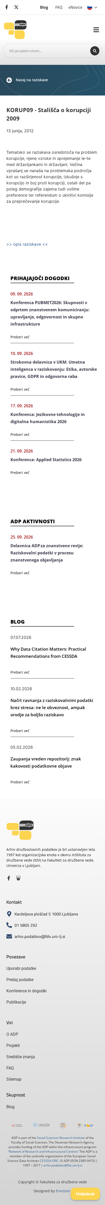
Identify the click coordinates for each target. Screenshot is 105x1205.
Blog (44, 7)
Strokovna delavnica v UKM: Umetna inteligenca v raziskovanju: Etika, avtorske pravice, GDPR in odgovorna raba (53, 369)
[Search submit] (94, 50)
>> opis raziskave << (27, 244)
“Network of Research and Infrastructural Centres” (43, 1151)
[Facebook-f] (8, 878)
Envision (63, 1190)
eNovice (75, 7)
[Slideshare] (18, 878)
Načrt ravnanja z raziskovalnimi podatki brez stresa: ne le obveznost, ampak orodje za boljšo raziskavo (51, 707)
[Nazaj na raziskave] (9, 80)
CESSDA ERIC (49, 1161)
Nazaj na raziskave (32, 79)
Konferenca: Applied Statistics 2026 (46, 459)
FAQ (58, 7)
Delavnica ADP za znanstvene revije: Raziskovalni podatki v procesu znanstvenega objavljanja (46, 553)
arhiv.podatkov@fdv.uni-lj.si (63, 1165)
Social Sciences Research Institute (61, 1138)
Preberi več (20, 337)
